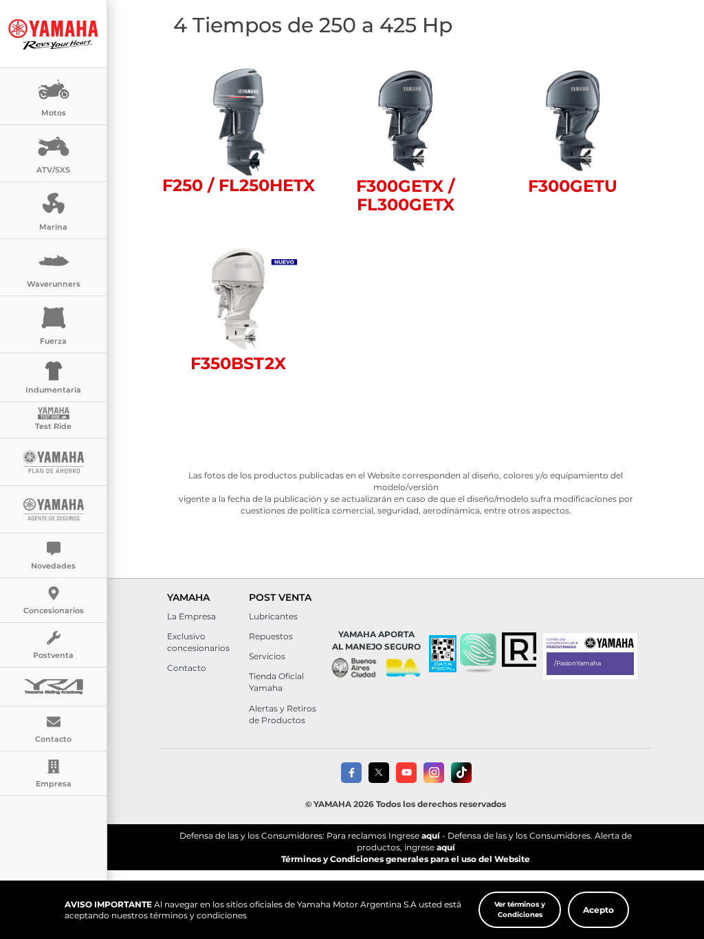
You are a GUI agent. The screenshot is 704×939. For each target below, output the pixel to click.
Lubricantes (273, 616)
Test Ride (53, 426)
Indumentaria (53, 390)
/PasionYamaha (577, 663)
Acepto (598, 910)
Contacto (186, 668)
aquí (430, 835)
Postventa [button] (53, 655)
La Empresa (191, 616)
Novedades (53, 566)
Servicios (267, 656)
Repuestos (271, 636)
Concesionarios (53, 610)
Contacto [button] (53, 739)
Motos (53, 113)
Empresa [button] (54, 783)
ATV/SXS (53, 170)
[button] (478, 653)
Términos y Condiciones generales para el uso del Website (405, 859)
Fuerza (53, 341)
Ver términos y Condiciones (519, 909)
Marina (53, 227)
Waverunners (53, 284)
